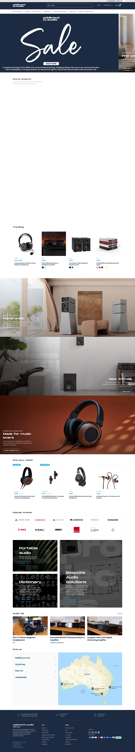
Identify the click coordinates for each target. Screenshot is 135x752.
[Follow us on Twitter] (110, 1)
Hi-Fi (66, 730)
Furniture (67, 742)
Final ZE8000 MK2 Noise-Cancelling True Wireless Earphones (53, 497)
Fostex (16, 491)
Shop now (8, 68)
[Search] (49, 5)
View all (119, 613)
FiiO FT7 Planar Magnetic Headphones (24, 638)
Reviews (44, 742)
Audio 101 (72, 11)
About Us (44, 728)
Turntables (46, 11)
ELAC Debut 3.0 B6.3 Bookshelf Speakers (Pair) (78, 264)
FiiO (43, 258)
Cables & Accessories (59, 11)
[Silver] (45, 267)
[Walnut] (72, 267)
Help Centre (45, 732)
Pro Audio (68, 735)
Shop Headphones (11, 450)
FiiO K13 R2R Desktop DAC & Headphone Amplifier (50, 264)
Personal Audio (17, 11)
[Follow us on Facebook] (108, 1)
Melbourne (22, 658)
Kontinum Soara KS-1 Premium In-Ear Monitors (108, 497)
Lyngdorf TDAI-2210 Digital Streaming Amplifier (99, 638)
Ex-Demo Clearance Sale (85, 11)
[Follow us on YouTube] (114, 1)
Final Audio (45, 491)
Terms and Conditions (48, 737)
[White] (74, 267)
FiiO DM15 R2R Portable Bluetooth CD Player (107, 264)
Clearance (68, 744)
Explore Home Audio (12, 333)
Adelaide (21, 677)
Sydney (20, 664)
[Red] (99, 267)
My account (107, 5)
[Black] (42, 267)
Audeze (16, 258)
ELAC (70, 258)
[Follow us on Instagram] (112, 1)
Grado (71, 491)
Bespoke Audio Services (48, 735)
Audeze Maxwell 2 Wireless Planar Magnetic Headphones (25, 264)
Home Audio (36, 11)
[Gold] (107, 267)
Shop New (126, 391)
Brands (27, 11)
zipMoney (44, 744)
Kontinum (99, 491)
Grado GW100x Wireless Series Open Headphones (80, 497)
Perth (19, 671)
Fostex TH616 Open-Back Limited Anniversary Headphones (24, 497)
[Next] (122, 484)
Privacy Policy (45, 739)
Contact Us (45, 730)
